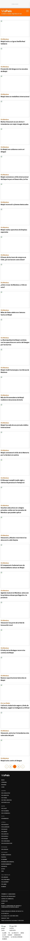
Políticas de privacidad (8, 896)
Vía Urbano (4, 877)
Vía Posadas (4, 824)
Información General (7, 861)
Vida (2, 871)
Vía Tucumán (5, 810)
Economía (4, 859)
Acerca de (4, 901)
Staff (3, 903)
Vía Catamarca (5, 813)
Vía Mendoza (5, 818)
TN (9, 933)
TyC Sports (5, 937)
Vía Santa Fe (4, 834)
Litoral (3, 822)
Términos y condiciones (8, 894)
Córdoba (4, 782)
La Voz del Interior (16, 937)
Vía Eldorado (5, 827)
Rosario (3, 784)
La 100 (4, 935)
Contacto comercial (7, 898)
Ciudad (10, 935)
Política (3, 857)
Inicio (2, 780)
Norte (3, 806)
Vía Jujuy (4, 808)
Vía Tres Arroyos (6, 800)
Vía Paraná (4, 838)
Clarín (4, 933)
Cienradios (17, 935)
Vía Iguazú (4, 829)
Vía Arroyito (5, 795)
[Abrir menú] (27, 11)
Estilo (3, 868)
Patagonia (4, 847)
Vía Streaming (5, 879)
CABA (2, 787)
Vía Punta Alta (5, 802)
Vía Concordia (5, 841)
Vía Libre (3, 884)
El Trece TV (15, 933)
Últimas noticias (6, 854)
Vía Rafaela (4, 836)
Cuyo (2, 816)
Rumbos (3, 886)
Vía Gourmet (5, 882)
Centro (3, 790)
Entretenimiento (6, 864)
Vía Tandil (4, 797)
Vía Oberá (4, 831)
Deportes (4, 866)
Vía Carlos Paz (5, 793)
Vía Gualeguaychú (6, 843)
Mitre (22, 933)
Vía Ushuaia (4, 849)
